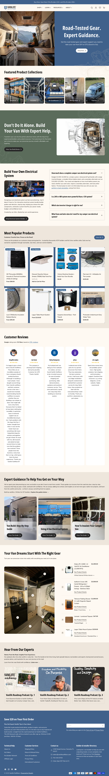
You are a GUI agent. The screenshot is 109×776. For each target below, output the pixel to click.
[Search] (92, 7)
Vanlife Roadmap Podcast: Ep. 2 (54, 695)
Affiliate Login (8, 759)
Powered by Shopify (27, 773)
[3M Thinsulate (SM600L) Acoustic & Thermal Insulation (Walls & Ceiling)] (16, 259)
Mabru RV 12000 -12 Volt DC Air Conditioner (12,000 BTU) (81, 566)
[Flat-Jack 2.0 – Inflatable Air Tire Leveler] (93, 259)
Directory (97, 754)
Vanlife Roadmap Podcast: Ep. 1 (20, 695)
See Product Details (80, 572)
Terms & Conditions (31, 756)
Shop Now (81, 51)
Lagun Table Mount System (41, 315)
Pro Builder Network (10, 756)
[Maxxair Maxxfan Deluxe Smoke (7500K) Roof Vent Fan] (42, 259)
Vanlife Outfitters (14, 773)
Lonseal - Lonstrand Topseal (83, 616)
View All (99, 237)
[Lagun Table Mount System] (42, 300)
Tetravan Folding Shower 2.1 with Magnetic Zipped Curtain (82, 601)
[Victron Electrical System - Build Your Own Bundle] (67, 259)
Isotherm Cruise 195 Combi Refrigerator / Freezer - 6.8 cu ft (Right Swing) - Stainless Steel (82, 585)
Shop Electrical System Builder (15, 219)
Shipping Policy (29, 749)
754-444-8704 (58, 758)
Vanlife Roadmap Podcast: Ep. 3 (88, 695)
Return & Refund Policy (32, 752)
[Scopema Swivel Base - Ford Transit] (67, 300)
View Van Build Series (13, 149)
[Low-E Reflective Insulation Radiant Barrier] (16, 300)
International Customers (32, 762)
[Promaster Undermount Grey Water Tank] (93, 300)
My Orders (7, 752)
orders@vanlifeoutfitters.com (62, 755)
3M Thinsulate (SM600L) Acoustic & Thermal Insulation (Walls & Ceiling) (16, 276)
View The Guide (14, 535)
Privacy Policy (99, 730)
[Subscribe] (103, 725)
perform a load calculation (60, 188)
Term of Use (90, 730)
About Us (7, 749)
